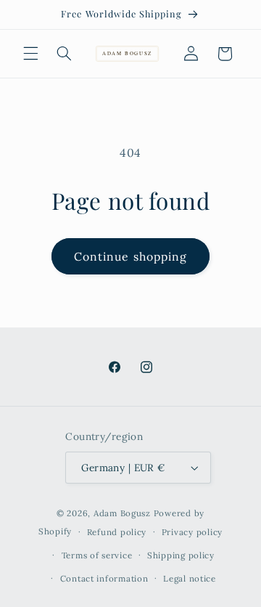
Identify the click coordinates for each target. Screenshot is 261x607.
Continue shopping (130, 256)
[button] (30, 53)
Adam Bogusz (122, 513)
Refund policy (117, 531)
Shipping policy (181, 555)
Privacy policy (192, 531)
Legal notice (189, 578)
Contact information (104, 578)
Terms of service (97, 555)
